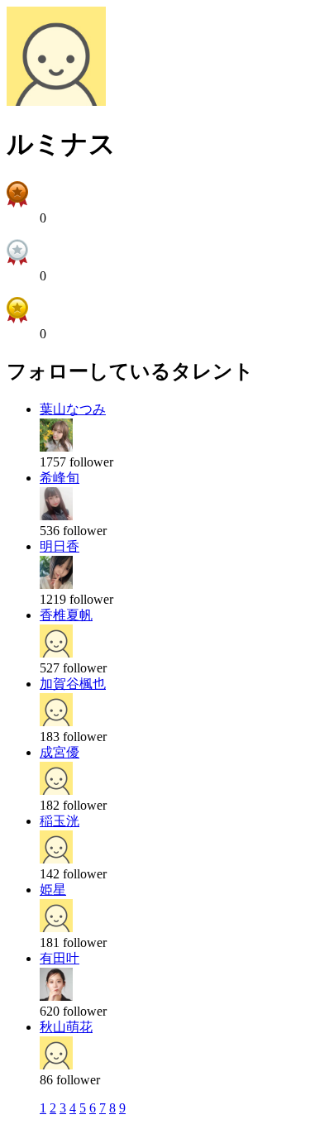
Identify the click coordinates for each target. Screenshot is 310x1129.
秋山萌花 (66, 1027)
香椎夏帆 (66, 615)
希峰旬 (59, 478)
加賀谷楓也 (73, 684)
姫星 (53, 890)
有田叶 (59, 958)
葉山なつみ (73, 409)
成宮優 (59, 752)
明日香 (59, 546)
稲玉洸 (59, 821)
